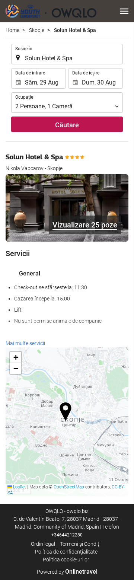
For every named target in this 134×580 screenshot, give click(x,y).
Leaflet (19, 487)
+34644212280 (67, 535)
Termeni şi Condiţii (81, 544)
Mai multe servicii (25, 343)
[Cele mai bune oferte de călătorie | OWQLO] (51, 11)
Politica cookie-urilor (66, 560)
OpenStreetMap (69, 487)
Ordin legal (43, 544)
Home (12, 30)
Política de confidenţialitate (66, 552)
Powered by (67, 572)
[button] (124, 11)
